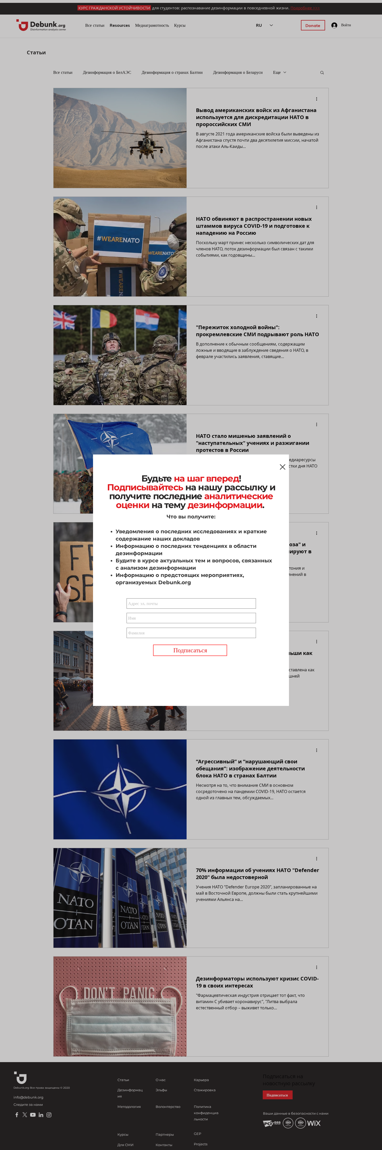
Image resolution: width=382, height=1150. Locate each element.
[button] (282, 467)
